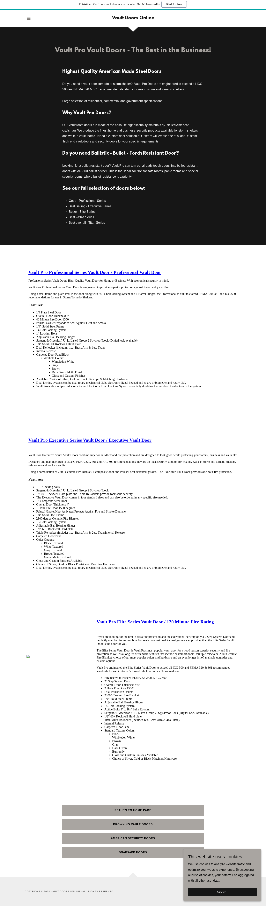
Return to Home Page (133, 810)
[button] (29, 18)
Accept (222, 892)
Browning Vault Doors (133, 824)
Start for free (174, 4)
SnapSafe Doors (133, 852)
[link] (133, 18)
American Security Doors (133, 838)
